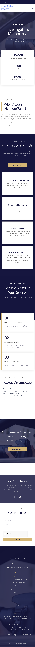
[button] (32, 8)
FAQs (12, 589)
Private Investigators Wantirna (21, 605)
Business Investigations (19, 579)
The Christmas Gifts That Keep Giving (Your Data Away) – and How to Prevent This (16, 635)
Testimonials (15, 596)
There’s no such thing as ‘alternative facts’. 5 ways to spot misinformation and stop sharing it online (17, 618)
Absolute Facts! (7, 8)
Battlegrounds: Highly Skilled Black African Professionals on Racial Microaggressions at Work (15, 629)
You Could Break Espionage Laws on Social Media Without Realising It (15, 623)
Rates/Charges (16, 586)
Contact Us (14, 592)
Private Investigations (18, 582)
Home (13, 576)
